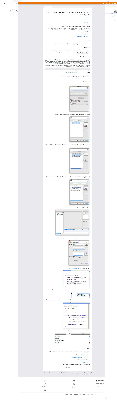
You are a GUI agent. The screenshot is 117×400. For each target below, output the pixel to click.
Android (45, 380)
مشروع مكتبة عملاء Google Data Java (82, 359)
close (1, 3)
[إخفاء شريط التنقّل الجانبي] (106, 398)
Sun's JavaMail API (74, 70)
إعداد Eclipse (86, 19)
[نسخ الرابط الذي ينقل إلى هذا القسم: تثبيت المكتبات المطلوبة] (79, 56)
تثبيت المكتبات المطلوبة (85, 20)
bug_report (4, 3)
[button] (111, 10)
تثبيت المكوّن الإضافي (85, 34)
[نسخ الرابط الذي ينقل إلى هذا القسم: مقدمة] (87, 40)
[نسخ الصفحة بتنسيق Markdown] (49, 12)
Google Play (44, 389)
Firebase (45, 383)
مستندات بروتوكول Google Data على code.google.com (80, 357)
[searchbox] (111, 6)
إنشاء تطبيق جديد (85, 22)
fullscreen (2, 3)
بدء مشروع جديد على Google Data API (82, 36)
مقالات (103, 3)
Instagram (73, 383)
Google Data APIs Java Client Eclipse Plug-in (81, 355)
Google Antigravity (43, 386)
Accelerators (102, 384)
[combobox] (17, 1)
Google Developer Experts (100, 383)
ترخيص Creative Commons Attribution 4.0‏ (78, 372)
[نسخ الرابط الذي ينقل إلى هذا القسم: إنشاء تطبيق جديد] (82, 81)
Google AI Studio (44, 384)
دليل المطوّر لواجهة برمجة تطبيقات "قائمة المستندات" (75, 268)
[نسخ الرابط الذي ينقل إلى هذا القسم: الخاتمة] (86, 348)
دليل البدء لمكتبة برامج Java (84, 360)
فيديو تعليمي (86, 31)
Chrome (45, 381)
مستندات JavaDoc (85, 362)
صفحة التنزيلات (50, 59)
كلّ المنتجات (66, 394)
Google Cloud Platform (77, 394)
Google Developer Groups (100, 381)
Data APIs (112, 1)
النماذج (107, 3)
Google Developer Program (100, 380)
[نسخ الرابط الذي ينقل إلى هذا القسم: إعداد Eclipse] (83, 47)
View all (45, 390)
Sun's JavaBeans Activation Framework (71, 72)
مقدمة (87, 17)
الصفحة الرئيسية (114, 3)
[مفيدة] (46, 10)
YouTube (73, 387)
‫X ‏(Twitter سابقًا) (73, 386)
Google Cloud (44, 387)
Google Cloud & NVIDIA (100, 386)
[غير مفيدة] (45, 10)
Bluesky (74, 381)
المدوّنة (74, 380)
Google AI (71, 394)
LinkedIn (74, 384)
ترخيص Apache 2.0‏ (58, 372)
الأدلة (109, 3)
